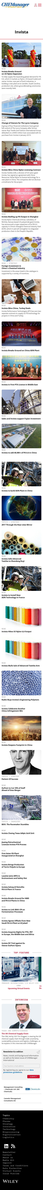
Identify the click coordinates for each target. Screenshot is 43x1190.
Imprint (7, 1163)
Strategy (13, 263)
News (4, 69)
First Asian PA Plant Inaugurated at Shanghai (13, 854)
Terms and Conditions (15, 1165)
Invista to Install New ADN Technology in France (13, 596)
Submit (33, 1076)
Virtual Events (12, 1171)
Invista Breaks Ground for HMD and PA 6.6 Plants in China (15, 899)
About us (8, 1157)
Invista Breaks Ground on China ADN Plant (20, 350)
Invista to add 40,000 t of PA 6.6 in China (19, 452)
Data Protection (12, 1168)
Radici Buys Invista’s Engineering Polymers (20, 700)
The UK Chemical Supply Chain (15, 1033)
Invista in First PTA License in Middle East (20, 384)
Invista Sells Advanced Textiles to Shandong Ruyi (13, 560)
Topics (5, 522)
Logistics (8, 1137)
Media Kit (8, 1160)
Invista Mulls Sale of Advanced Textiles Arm (21, 665)
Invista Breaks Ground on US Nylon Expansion (12, 72)
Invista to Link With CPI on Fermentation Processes (13, 910)
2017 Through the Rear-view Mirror (17, 525)
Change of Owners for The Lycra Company (20, 123)
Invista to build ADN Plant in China (17, 491)
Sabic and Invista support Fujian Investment (21, 418)
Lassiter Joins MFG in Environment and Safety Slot (14, 877)
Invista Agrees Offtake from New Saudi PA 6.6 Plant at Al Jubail (16, 922)
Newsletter (9, 1152)
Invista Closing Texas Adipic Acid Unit (18, 833)
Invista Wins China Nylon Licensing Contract (21, 170)
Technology (9, 1129)
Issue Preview (11, 1173)
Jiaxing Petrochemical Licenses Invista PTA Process (14, 843)
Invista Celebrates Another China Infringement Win (13, 709)
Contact (7, 1155)
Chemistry (15, 822)
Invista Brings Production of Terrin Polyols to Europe (13, 865)
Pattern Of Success (10, 779)
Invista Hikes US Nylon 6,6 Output (16, 631)
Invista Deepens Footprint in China (17, 745)
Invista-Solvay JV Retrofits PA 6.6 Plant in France (13, 888)
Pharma (6, 1121)
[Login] (35, 5)
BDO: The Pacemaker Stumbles (15, 824)
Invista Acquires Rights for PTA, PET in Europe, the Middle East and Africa (18, 933)
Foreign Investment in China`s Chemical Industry (13, 267)
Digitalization (12, 1135)
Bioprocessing (11, 1132)
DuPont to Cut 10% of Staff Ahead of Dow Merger (13, 789)
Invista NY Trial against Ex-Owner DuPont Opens (13, 944)
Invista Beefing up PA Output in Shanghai (20, 217)
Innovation (9, 1126)
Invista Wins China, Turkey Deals (16, 308)
